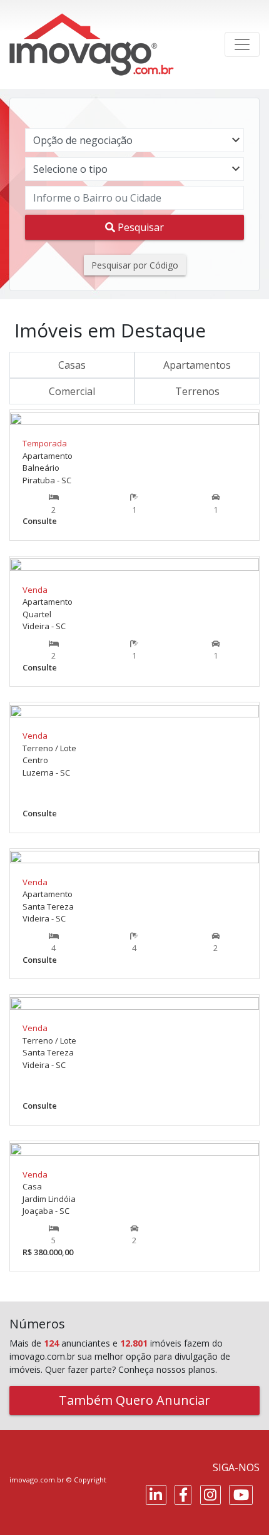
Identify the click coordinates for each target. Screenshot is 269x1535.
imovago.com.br (36, 1479)
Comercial (72, 391)
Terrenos (197, 391)
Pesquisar (139, 227)
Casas (72, 365)
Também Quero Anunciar (134, 1400)
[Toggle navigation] (242, 44)
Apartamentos (197, 365)
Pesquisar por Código (134, 265)
